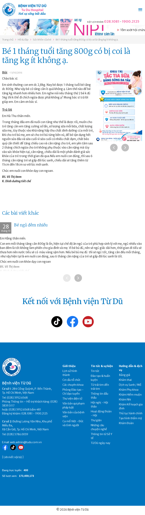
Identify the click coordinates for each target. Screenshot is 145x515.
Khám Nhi (125, 399)
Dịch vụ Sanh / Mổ (130, 384)
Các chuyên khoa (72, 384)
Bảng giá (124, 375)
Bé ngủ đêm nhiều (31, 225)
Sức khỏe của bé (42, 39)
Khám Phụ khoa (128, 389)
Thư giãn (96, 420)
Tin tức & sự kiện (102, 366)
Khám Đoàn (126, 423)
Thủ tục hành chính (130, 413)
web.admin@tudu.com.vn (26, 442)
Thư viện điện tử (72, 398)
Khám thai (125, 380)
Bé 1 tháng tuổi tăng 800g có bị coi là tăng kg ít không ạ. (87, 39)
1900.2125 (130, 21)
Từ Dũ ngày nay (100, 443)
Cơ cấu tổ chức (71, 380)
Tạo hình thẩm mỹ (130, 418)
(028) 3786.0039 (17, 434)
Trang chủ (7, 39)
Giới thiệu (69, 366)
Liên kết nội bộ (13, 457)
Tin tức (95, 371)
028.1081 (111, 21)
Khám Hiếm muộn (130, 394)
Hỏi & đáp (23, 39)
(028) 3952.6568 (17, 397)
